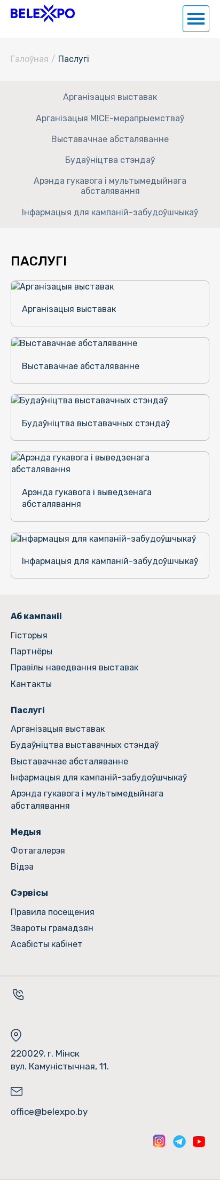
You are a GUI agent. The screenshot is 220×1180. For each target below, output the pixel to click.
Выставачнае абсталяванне (110, 139)
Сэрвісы (29, 893)
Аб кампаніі (36, 616)
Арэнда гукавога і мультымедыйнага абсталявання (110, 186)
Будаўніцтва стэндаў (110, 160)
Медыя (26, 832)
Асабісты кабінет (47, 944)
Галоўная (30, 59)
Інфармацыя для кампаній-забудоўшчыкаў (110, 212)
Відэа (22, 867)
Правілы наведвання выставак (74, 667)
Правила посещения (53, 912)
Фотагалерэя (38, 851)
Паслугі (28, 710)
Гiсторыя (29, 635)
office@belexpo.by (49, 1111)
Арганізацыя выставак (110, 97)
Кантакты (31, 684)
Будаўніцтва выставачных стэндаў (85, 745)
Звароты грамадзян (52, 928)
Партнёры (31, 651)
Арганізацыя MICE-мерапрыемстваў (110, 118)
